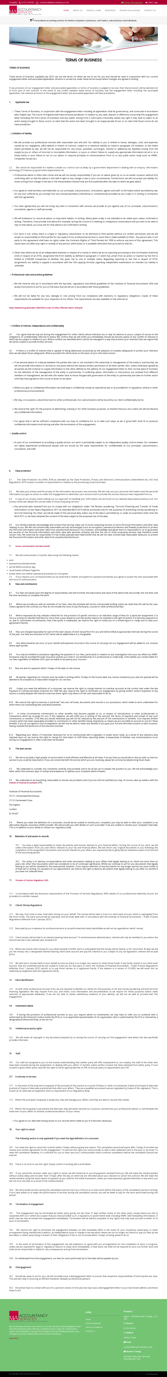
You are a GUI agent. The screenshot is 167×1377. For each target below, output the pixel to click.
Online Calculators (130, 10)
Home (66, 10)
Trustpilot (13, 2)
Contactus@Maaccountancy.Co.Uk (54, 2)
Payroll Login (94, 10)
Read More (14, 1338)
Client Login (153, 2)
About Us (77, 10)
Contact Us (150, 10)
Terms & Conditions (93, 1327)
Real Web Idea (152, 1374)
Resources (110, 10)
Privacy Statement (93, 1323)
